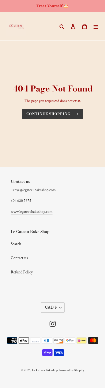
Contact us (19, 258)
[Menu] (96, 26)
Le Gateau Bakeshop (45, 370)
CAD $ (51, 307)
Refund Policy (22, 272)
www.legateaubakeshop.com (31, 211)
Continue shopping (48, 113)
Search (16, 244)
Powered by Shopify (71, 370)
